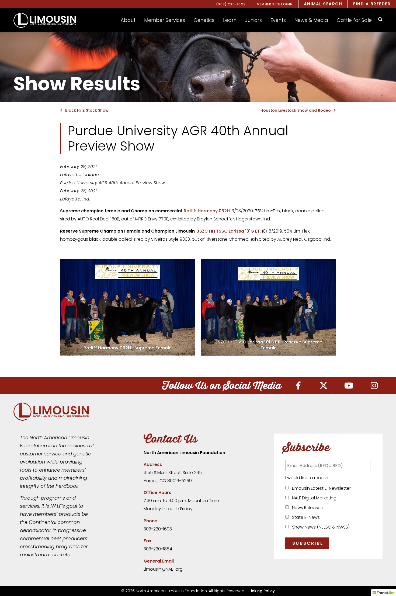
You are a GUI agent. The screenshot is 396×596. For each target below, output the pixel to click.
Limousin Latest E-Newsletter (320, 488)
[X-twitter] (323, 385)
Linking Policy (262, 591)
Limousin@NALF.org (163, 569)
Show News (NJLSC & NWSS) (320, 527)
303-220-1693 (158, 529)
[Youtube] (349, 385)
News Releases (306, 508)
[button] (128, 20)
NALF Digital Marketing (313, 498)
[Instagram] (374, 385)
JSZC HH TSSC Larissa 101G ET (228, 231)
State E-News (305, 517)
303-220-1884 (158, 549)
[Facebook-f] (298, 385)
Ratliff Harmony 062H (207, 211)
